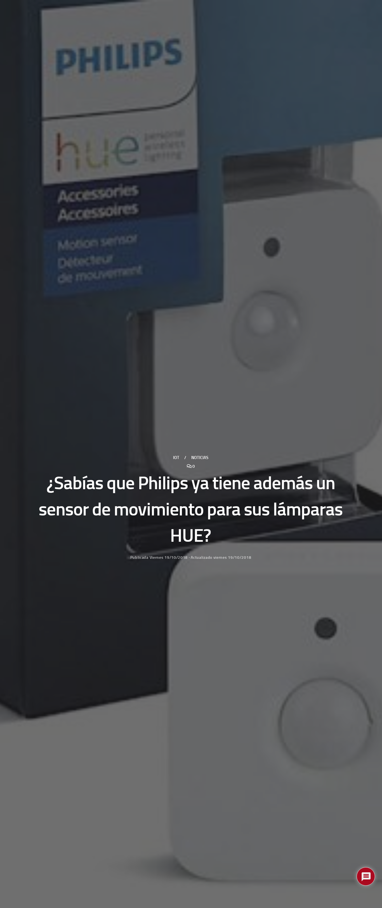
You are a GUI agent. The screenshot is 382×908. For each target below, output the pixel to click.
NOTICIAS (199, 457)
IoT (176, 457)
